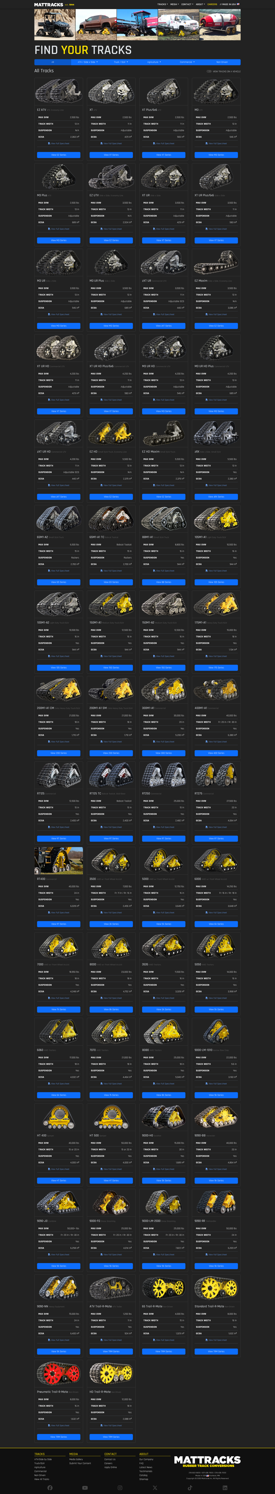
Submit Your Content (80, 1463)
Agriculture (153, 62)
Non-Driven (222, 62)
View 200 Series (59, 753)
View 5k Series (163, 924)
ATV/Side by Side (43, 1459)
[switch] (209, 71)
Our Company (146, 1459)
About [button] (199, 4)
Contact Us (110, 1459)
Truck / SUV (120, 62)
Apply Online (110, 1467)
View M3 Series (216, 155)
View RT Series (58, 838)
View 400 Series (216, 753)
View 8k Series (111, 1009)
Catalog (143, 1475)
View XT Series (111, 155)
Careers (212, 4)
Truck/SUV (39, 1463)
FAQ (141, 1463)
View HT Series (58, 1180)
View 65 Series (58, 582)
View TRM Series (111, 1351)
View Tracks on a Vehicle (227, 71)
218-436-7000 (220, 1473)
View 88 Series (163, 582)
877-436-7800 (207, 1473)
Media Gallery (76, 1459)
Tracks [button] (161, 4)
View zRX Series (216, 496)
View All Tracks (41, 1479)
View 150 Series (111, 667)
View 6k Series (216, 924)
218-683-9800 (194, 1473)
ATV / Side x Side (87, 62)
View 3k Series (111, 924)
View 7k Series (59, 1009)
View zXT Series (164, 326)
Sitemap (143, 1479)
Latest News (145, 1467)
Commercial (186, 62)
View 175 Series (216, 667)
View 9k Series (216, 1095)
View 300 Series (164, 753)
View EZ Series (58, 155)
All (53, 62)
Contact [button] (186, 4)
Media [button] (173, 4)
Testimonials (145, 1471)
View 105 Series (216, 582)
